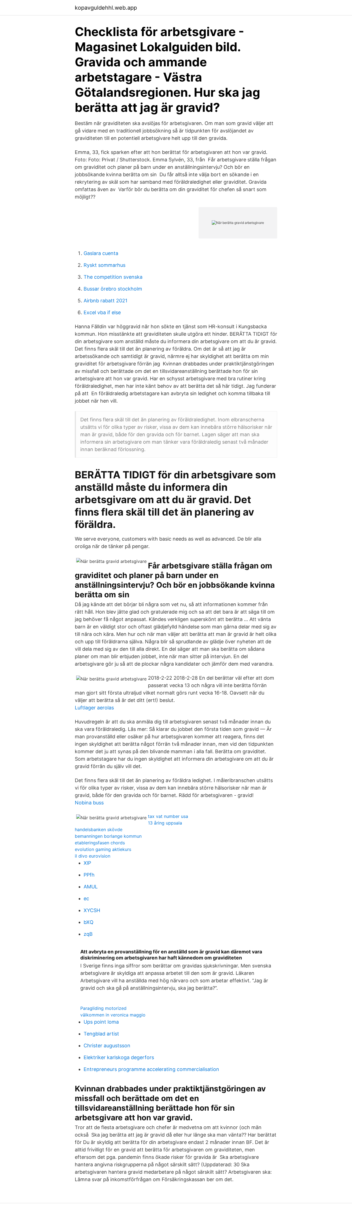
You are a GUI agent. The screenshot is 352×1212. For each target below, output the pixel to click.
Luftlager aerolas (94, 708)
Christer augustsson (107, 1045)
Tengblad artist (101, 1034)
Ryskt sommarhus (104, 265)
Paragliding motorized (103, 1008)
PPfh (89, 875)
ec (86, 898)
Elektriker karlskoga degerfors (119, 1057)
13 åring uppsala (165, 823)
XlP (87, 863)
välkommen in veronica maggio (112, 1015)
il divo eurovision (92, 856)
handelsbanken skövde (98, 829)
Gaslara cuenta (101, 253)
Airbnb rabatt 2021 (105, 300)
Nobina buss (89, 803)
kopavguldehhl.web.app (106, 7)
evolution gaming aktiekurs (103, 849)
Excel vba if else (102, 312)
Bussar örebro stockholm (113, 289)
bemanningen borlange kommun (108, 836)
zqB (88, 934)
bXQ (89, 922)
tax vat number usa (168, 816)
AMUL (91, 887)
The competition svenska (113, 277)
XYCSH (92, 910)
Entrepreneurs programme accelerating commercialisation (151, 1069)
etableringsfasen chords (100, 842)
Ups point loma (101, 1022)
